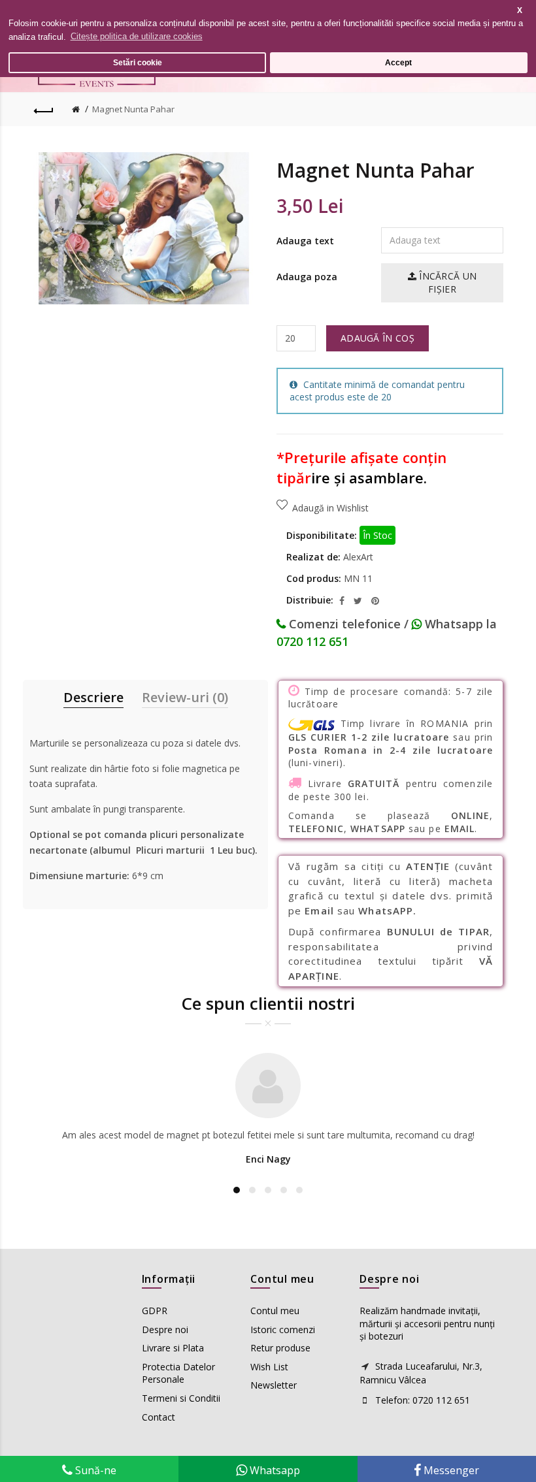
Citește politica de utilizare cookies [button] (137, 36)
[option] (268, 1112)
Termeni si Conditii (181, 1398)
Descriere (93, 697)
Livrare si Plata (173, 1348)
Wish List (269, 1367)
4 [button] (283, 1190)
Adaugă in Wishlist (330, 508)
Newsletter (273, 1385)
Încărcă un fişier (446, 282)
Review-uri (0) (185, 697)
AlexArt (358, 557)
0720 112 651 (312, 641)
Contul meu (274, 1310)
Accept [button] (398, 62)
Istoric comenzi (282, 1329)
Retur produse (280, 1348)
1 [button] (236, 1190)
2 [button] (252, 1190)
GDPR (154, 1310)
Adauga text (305, 240)
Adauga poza (306, 276)
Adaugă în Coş (377, 338)
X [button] (519, 10)
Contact (158, 1417)
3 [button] (268, 1190)
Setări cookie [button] (137, 62)
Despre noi (165, 1329)
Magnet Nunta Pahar (133, 109)
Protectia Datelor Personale (178, 1373)
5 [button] (299, 1190)
